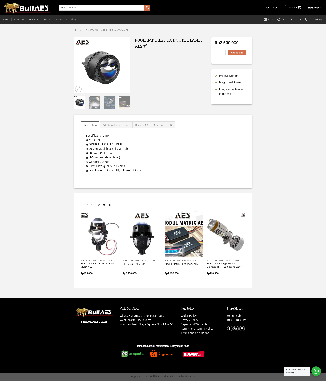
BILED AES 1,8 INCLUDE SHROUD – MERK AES (100, 265)
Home (6, 19)
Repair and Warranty (194, 324)
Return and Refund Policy (197, 328)
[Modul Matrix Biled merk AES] (184, 234)
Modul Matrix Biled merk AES (181, 263)
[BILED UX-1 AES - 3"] (142, 234)
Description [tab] (90, 125)
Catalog (71, 19)
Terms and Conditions (195, 333)
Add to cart (237, 52)
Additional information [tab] (116, 125)
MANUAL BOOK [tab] (163, 125)
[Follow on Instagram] (236, 328)
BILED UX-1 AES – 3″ (134, 263)
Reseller (34, 19)
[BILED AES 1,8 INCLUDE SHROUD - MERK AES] (100, 234)
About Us (19, 19)
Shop (59, 19)
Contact (47, 19)
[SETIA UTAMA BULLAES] (28, 8)
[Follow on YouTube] (242, 328)
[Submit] (147, 8)
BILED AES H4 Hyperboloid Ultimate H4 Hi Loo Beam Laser (224, 265)
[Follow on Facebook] (230, 328)
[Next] (124, 65)
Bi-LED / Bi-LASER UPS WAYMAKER (107, 30)
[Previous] (79, 65)
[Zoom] (78, 89)
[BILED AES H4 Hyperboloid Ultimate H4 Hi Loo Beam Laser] (226, 234)
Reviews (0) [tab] (141, 125)
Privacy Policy (189, 320)
